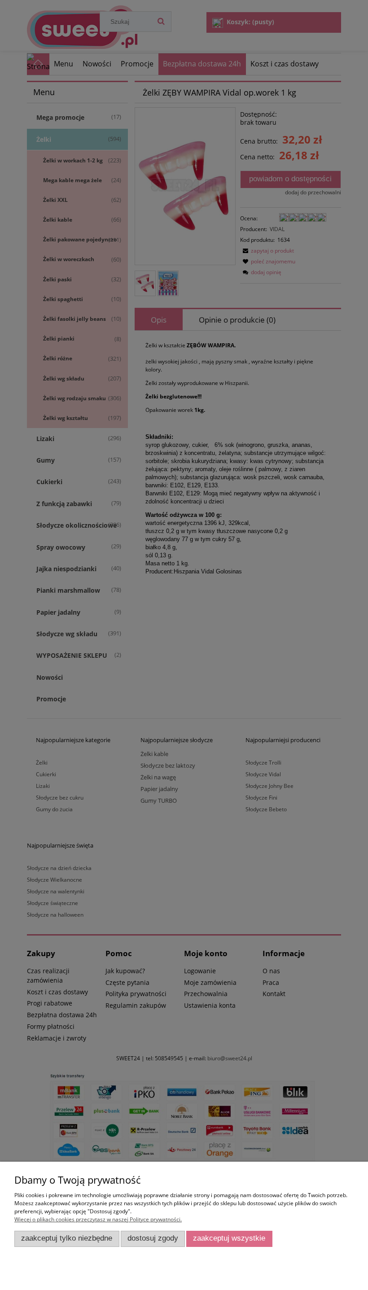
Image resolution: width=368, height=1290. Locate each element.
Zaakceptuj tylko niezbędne (66, 1238)
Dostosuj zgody (152, 1238)
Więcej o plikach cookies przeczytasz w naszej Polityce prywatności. (98, 1219)
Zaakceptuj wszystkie (229, 1238)
